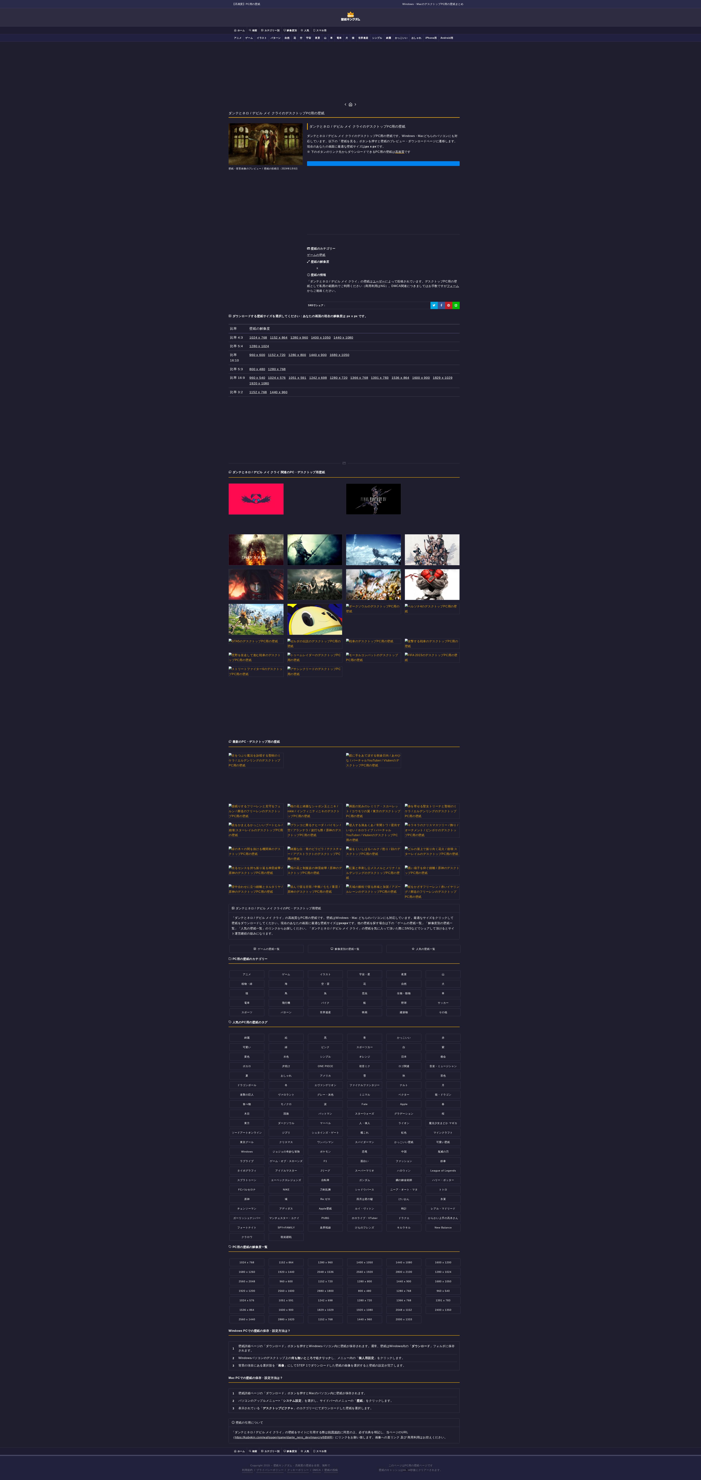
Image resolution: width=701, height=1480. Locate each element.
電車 (339, 38)
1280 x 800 (297, 355)
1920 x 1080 (259, 383)
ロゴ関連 (404, 1066)
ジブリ (286, 1132)
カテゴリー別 (272, 30)
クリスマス (286, 1142)
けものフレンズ (364, 1227)
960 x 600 (257, 355)
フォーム (453, 286)
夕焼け (286, 1066)
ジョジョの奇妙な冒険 (286, 1151)
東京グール (247, 1142)
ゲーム (249, 38)
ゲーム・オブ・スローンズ (286, 1161)
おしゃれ (416, 38)
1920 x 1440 (286, 1271)
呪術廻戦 (286, 1237)
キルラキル (404, 1227)
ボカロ (247, 1066)
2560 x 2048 (247, 1281)
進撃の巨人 (247, 1094)
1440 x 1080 (343, 337)
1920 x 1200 (247, 1290)
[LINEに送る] (456, 305)
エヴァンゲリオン (325, 1085)
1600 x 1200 (443, 1262)
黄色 (247, 1056)
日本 (404, 1056)
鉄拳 (443, 1161)
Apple (404, 1104)
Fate (365, 1104)
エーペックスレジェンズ (286, 1180)
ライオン (404, 1123)
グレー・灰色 (325, 1094)
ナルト (404, 1085)
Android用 (446, 38)
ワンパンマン (325, 1142)
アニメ (238, 38)
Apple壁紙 (325, 1208)
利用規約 (334, 1432)
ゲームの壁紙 (316, 254)
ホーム (241, 30)
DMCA (317, 1469)
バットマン (325, 1113)
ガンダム (364, 1180)
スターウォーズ (364, 1113)
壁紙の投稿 (331, 1469)
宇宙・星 (364, 974)
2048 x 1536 (325, 1271)
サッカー (443, 1002)
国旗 (286, 1113)
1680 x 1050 (339, 355)
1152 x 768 (258, 392)
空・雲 (325, 983)
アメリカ (325, 1075)
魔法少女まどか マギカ (443, 1123)
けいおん (404, 1199)
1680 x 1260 (247, 1271)
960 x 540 (257, 378)
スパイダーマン (364, 1142)
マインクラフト (443, 1132)
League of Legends (443, 1170)
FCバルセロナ (247, 1189)
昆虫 (364, 993)
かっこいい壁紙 (403, 1142)
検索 (254, 30)
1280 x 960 (299, 337)
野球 (404, 1002)
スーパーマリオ (364, 1170)
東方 (247, 1123)
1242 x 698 (318, 378)
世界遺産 (363, 38)
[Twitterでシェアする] (434, 305)
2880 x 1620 (286, 1319)
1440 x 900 (318, 355)
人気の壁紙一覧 (425, 948)
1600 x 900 (421, 378)
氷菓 (443, 1199)
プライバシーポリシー (270, 1469)
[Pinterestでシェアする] (448, 305)
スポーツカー (365, 1047)
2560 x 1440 (247, 1319)
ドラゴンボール (246, 1085)
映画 (364, 1012)
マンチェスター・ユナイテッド (288, 1218)
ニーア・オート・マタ (404, 1189)
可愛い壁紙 (443, 1142)
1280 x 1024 (259, 346)
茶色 (443, 1075)
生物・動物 (404, 993)
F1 (325, 1161)
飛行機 (286, 1002)
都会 (443, 1056)
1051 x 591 (297, 378)
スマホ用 (321, 30)
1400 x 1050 (321, 337)
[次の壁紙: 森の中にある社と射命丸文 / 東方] (355, 104)
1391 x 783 (380, 378)
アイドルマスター (286, 1170)
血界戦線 (325, 1227)
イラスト (262, 38)
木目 (247, 1113)
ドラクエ (404, 1218)
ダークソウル (286, 1123)
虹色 (404, 1132)
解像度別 (291, 30)
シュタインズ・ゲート (325, 1132)
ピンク (325, 1047)
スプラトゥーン (246, 1180)
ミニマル (364, 1094)
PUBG (325, 1218)
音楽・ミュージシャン (443, 1066)
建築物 (404, 1012)
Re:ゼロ (325, 1199)
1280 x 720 (339, 378)
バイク (325, 1002)
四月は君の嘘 (365, 1199)
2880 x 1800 (325, 1290)
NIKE (286, 1189)
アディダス (286, 1208)
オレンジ (364, 1056)
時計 (404, 1208)
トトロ (443, 1189)
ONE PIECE (325, 1066)
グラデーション (403, 1113)
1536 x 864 (400, 378)
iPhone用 (431, 38)
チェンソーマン (246, 1208)
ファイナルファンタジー (365, 1085)
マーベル (325, 1123)
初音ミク (364, 1066)
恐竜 (364, 1151)
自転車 (325, 1180)
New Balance (443, 1227)
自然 (287, 38)
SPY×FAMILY (286, 1227)
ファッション (404, 1161)
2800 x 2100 (404, 1271)
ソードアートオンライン (247, 1132)
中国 (404, 1151)
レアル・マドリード (443, 1208)
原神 (247, 1199)
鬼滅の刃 (443, 1151)
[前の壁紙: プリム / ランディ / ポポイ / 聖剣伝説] (345, 104)
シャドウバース (364, 1189)
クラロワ (247, 1237)
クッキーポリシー (298, 1469)
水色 (286, 1056)
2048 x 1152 (404, 1309)
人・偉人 (364, 1123)
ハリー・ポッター (443, 1180)
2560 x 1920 (365, 1271)
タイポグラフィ (246, 1170)
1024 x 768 (258, 337)
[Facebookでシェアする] (441, 305)
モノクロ (286, 1104)
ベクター (404, 1094)
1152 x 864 (279, 337)
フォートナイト (246, 1227)
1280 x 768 (277, 369)
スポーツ (247, 1012)
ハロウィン (404, 1170)
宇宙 (308, 38)
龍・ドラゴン (443, 1094)
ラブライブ (247, 1161)
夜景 (317, 38)
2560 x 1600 (286, 1290)
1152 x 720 (277, 355)
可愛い (247, 1047)
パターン (276, 38)
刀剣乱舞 (325, 1189)
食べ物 (247, 1104)
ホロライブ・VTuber (365, 1218)
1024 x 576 (277, 378)
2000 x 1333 (404, 1319)
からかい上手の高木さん (443, 1218)
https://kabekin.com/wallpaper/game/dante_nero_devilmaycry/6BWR (283, 1437)
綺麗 (388, 38)
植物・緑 (247, 983)
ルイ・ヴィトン (364, 1208)
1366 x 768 (359, 378)
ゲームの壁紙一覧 (269, 948)
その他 (443, 1012)
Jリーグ (325, 1170)
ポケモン (325, 1151)
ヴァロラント (286, 1094)
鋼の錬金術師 (404, 1180)
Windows (247, 1151)
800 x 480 (257, 369)
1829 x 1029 (443, 378)
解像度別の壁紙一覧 (347, 948)
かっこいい (401, 38)
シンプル (377, 38)
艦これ (365, 1132)
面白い (365, 1161)
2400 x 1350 (443, 1309)
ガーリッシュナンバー (247, 1218)
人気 (306, 30)
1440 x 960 (279, 392)
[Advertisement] (350, 71)
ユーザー (379, 281)
